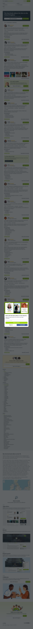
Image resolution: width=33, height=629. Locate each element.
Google (10, 324)
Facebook (21, 324)
